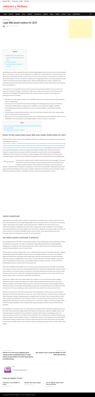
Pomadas (29, 14)
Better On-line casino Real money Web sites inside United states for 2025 (15, 58)
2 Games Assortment (8, 128)
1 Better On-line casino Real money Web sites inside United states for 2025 (22, 126)
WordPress (29, 394)
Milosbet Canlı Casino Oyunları (32, 382)
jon (7, 26)
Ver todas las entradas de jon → (20, 370)
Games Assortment (11, 62)
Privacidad (26, 1)
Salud (23, 14)
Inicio (5, 14)
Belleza (11, 14)
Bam (34, 394)
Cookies (21, 1)
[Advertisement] (34, 39)
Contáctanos (15, 1)
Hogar (51, 14)
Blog (69, 14)
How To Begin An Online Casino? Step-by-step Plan (55, 383)
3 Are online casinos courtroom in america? (14, 130)
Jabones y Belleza (15, 6)
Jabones (17, 14)
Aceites (64, 14)
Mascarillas (37, 14)
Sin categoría (6, 19)
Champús (45, 14)
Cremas (57, 14)
